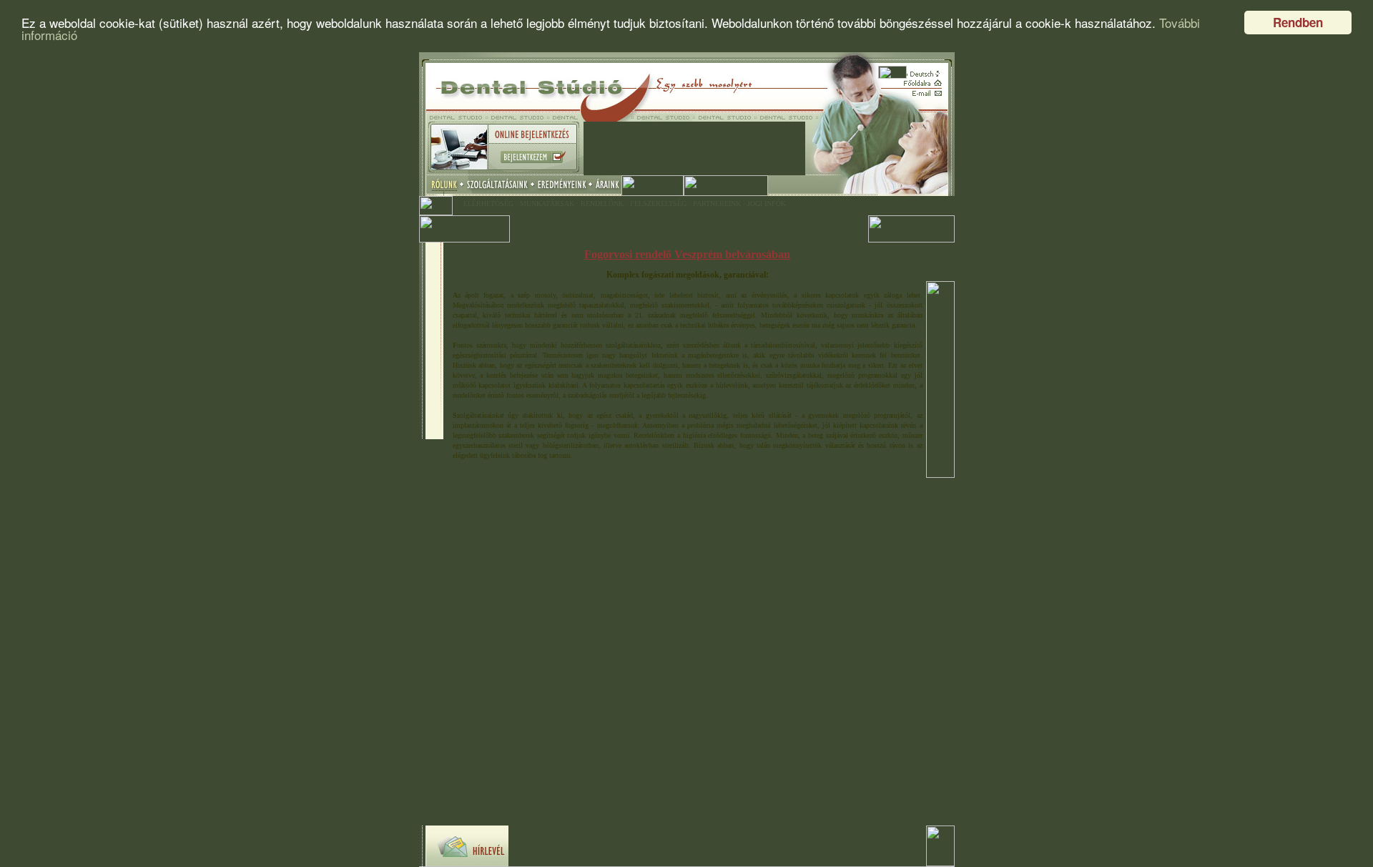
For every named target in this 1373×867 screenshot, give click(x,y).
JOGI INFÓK (766, 203)
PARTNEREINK (717, 203)
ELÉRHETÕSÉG (488, 203)
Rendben (1298, 22)
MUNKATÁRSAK (547, 203)
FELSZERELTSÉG (658, 203)
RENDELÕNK (602, 203)
